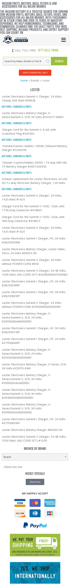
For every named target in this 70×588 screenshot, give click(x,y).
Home (24, 80)
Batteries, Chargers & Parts (17, 106)
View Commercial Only (35, 72)
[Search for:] (27, 61)
